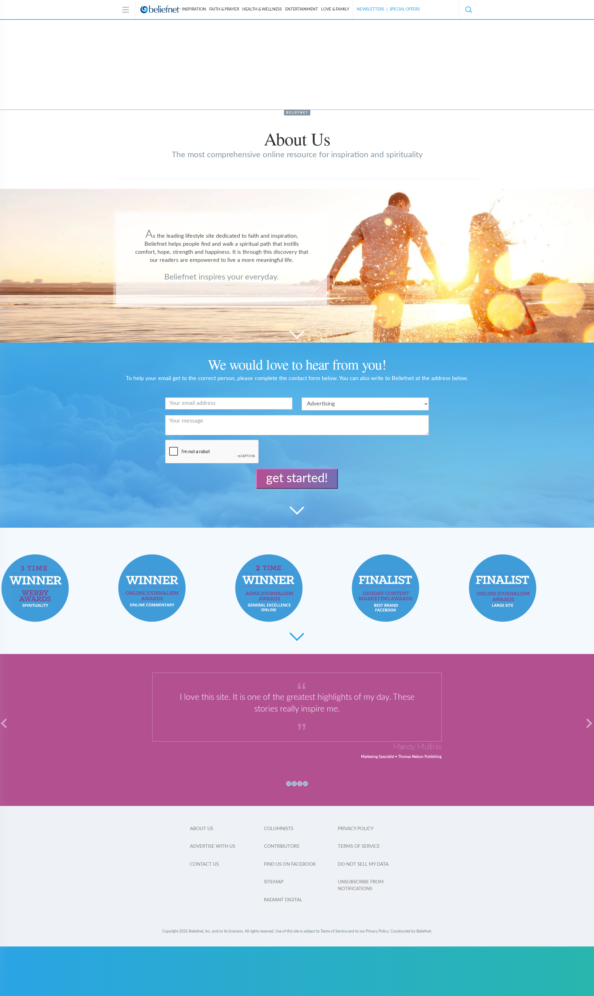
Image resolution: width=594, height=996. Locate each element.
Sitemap (273, 882)
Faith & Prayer (224, 9)
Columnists (278, 828)
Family (335, 9)
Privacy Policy (355, 828)
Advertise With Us (212, 846)
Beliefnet (297, 112)
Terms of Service (359, 846)
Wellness (262, 9)
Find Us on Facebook (290, 864)
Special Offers (405, 9)
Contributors (281, 846)
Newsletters (370, 9)
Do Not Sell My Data (363, 864)
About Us (201, 828)
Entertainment (301, 9)
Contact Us (204, 864)
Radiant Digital (283, 900)
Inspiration (194, 9)
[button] (468, 9)
